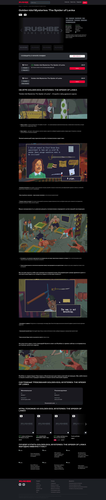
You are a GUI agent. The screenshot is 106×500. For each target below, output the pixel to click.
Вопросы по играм (55, 485)
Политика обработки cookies (75, 485)
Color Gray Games (79, 28)
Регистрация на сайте (55, 490)
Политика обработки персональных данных (78, 487)
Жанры (37, 490)
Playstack (77, 29)
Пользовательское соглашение (75, 483)
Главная (20, 6)
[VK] (20, 484)
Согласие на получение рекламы (76, 488)
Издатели (38, 487)
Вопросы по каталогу (55, 488)
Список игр (25, 6)
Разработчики (39, 488)
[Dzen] (24, 484)
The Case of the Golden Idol (48, 67)
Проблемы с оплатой (55, 487)
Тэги (37, 492)
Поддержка (53, 483)
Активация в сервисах (55, 492)
